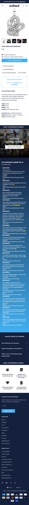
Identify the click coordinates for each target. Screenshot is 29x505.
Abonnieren (8, 411)
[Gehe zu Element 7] (24, 41)
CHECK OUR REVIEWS (14, 147)
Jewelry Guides (6, 454)
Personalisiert (5, 427)
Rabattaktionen (6, 441)
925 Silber (4, 435)
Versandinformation (7, 462)
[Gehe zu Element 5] (14, 41)
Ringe (3, 433)
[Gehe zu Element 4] (9, 41)
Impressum (4, 467)
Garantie (4, 456)
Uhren (3, 425)
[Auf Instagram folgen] (2, 483)
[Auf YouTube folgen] (6, 483)
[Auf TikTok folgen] (11, 483)
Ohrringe (4, 438)
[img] (14, 168)
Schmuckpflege (6, 451)
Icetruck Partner (6, 443)
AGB (3, 472)
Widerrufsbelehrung (7, 464)
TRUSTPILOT (22, 1)
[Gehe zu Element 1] (4, 41)
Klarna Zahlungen (6, 475)
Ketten (3, 419)
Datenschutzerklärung (7, 470)
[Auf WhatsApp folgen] (15, 483)
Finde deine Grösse (7, 459)
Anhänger (4, 422)
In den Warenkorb (14, 60)
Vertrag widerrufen (6, 478)
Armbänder (4, 430)
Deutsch (18, 487)
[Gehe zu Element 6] (19, 41)
